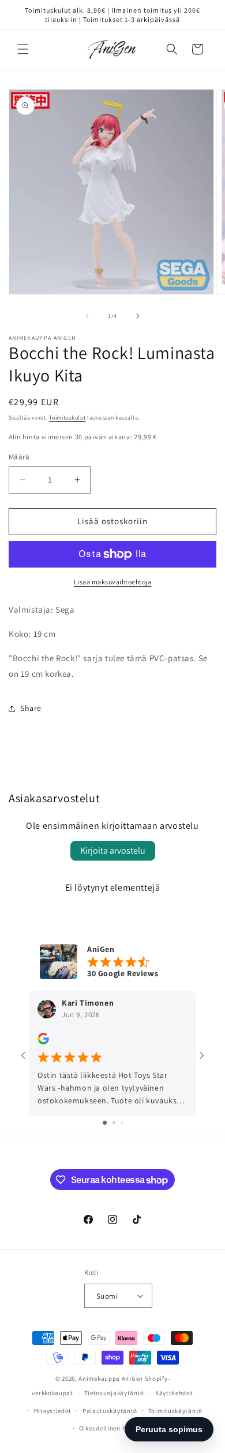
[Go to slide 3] (122, 1123)
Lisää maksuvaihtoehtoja (113, 581)
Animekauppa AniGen (110, 1378)
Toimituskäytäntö (175, 1411)
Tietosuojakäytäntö (114, 1393)
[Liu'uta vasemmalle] (87, 316)
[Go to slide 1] (105, 1123)
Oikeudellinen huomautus (118, 1428)
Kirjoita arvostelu (112, 850)
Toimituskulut (67, 417)
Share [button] (31, 708)
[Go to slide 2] (113, 1122)
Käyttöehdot (174, 1393)
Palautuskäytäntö (109, 1411)
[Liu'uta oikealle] (138, 316)
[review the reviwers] (43, 1041)
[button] (23, 49)
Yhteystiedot (52, 1411)
